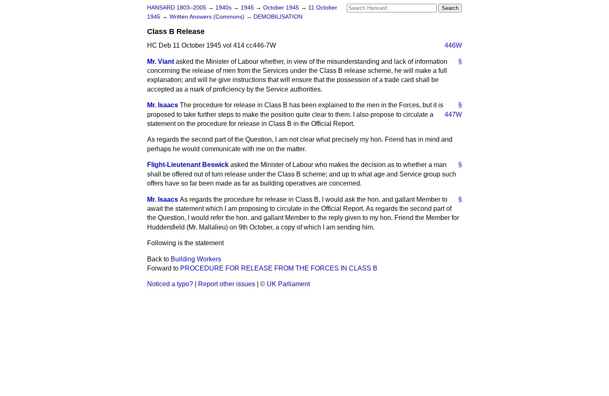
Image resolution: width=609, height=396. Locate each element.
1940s (224, 8)
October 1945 (282, 8)
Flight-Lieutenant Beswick (188, 164)
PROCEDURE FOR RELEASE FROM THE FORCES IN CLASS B (278, 268)
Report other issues (226, 283)
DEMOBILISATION (278, 17)
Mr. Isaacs (162, 105)
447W (453, 114)
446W (453, 45)
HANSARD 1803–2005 (176, 8)
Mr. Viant (160, 61)
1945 (248, 8)
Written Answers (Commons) (207, 17)
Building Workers (196, 259)
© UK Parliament (285, 283)
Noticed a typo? (170, 283)
